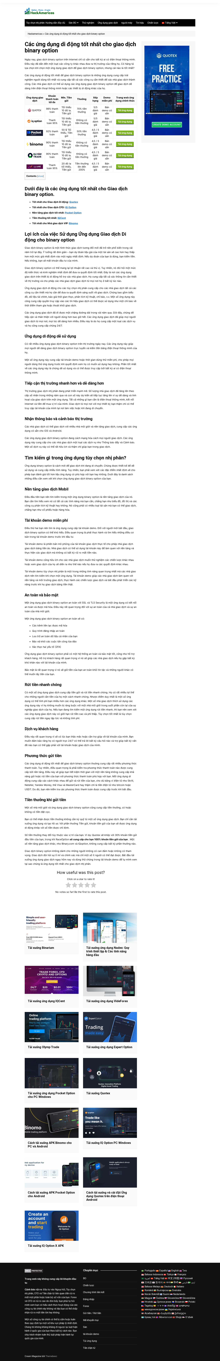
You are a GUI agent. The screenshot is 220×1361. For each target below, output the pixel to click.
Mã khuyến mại (91, 1320)
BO (84, 1278)
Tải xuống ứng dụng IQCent (46, 1001)
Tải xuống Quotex (98, 1093)
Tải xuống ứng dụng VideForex (107, 1001)
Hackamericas (35, 33)
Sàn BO (72, 22)
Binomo (73, 223)
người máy (126, 22)
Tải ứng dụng (125, 110)
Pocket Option (73, 212)
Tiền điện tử (89, 1348)
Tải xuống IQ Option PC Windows (108, 1143)
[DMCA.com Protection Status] (34, 1270)
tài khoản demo (91, 1334)
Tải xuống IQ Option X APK (46, 1245)
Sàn (85, 1327)
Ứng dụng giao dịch (108, 22)
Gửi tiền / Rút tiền (92, 1313)
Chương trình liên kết (93, 1292)
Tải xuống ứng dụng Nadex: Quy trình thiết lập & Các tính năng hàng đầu (107, 951)
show (40, 176)
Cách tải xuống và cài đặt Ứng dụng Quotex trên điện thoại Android (106, 1196)
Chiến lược (152, 22)
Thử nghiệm (88, 22)
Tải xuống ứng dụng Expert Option (109, 1047)
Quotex (73, 201)
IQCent (62, 217)
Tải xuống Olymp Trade (43, 1047)
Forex (86, 1306)
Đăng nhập (88, 1299)
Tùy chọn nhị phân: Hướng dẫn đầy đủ (45, 22)
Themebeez (51, 1356)
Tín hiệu (140, 22)
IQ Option (70, 207)
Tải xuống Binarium (41, 948)
